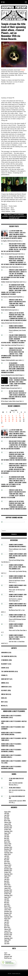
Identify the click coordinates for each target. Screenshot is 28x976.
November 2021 (8, 913)
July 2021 (6, 920)
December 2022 (8, 890)
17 (1, 419)
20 (12, 419)
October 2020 (7, 936)
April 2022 (6, 904)
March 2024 (7, 863)
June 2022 (6, 901)
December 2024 (8, 847)
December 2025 (8, 826)
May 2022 (6, 903)
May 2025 (6, 838)
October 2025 (7, 829)
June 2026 (6, 815)
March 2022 (7, 906)
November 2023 (8, 870)
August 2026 (7, 812)
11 (5, 417)
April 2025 (6, 840)
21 (16, 419)
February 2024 (7, 865)
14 (16, 417)
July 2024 (6, 856)
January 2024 (7, 867)
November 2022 (8, 892)
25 (5, 421)
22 (20, 419)
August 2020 (7, 940)
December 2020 (8, 933)
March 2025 (7, 842)
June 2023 (6, 879)
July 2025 (6, 835)
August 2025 (7, 833)
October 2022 (7, 894)
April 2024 (6, 862)
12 (9, 417)
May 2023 (6, 881)
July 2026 (6, 813)
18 (5, 419)
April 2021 (6, 926)
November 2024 (8, 849)
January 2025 (7, 846)
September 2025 (8, 831)
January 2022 (7, 910)
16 (23, 417)
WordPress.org (7, 958)
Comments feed (8, 956)
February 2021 (7, 929)
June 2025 (6, 837)
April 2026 (6, 819)
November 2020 (8, 935)
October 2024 (7, 851)
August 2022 (7, 897)
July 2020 (6, 942)
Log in (5, 953)
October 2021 (7, 915)
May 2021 (6, 924)
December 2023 (8, 869)
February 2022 (7, 908)
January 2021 (7, 931)
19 (9, 419)
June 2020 (6, 943)
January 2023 (7, 888)
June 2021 (6, 922)
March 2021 (7, 927)
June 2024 (6, 858)
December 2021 (8, 911)
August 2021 (7, 919)
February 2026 (7, 822)
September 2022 (8, 895)
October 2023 (7, 872)
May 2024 (6, 860)
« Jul (2, 426)
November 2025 (8, 828)
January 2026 (7, 824)
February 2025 (7, 844)
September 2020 (8, 938)
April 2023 (6, 883)
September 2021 (8, 917)
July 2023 (6, 878)
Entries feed (7, 954)
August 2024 (7, 854)
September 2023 (8, 874)
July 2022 (6, 899)
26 (9, 421)
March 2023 (7, 885)
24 (1, 421)
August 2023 (7, 876)
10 (1, 417)
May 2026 (6, 817)
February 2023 (7, 886)
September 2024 (8, 853)
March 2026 (7, 821)
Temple (23, 70)
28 (16, 421)
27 (12, 421)
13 (12, 417)
